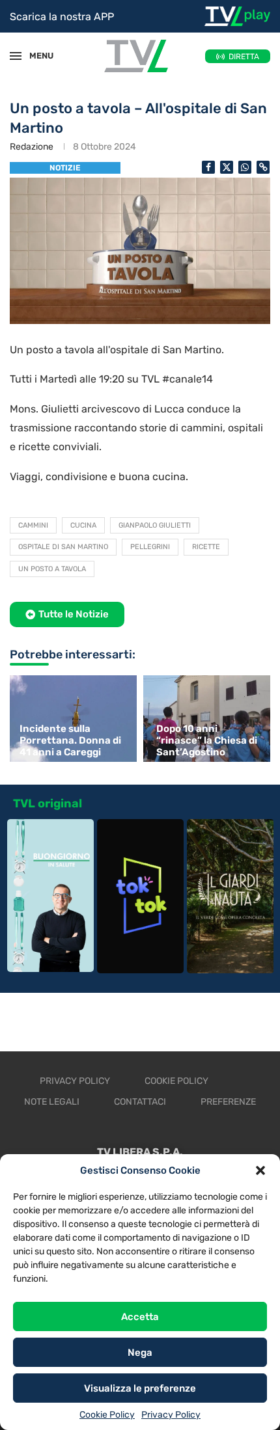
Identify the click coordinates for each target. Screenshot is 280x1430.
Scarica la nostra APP (62, 16)
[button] (260, 1170)
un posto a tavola (52, 569)
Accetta (140, 1317)
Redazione (31, 146)
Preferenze (228, 1101)
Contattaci (140, 1101)
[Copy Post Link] (263, 167)
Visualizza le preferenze (140, 1388)
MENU (35, 56)
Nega (140, 1352)
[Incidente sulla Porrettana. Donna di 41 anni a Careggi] (72, 718)
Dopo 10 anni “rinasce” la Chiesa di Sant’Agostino (206, 740)
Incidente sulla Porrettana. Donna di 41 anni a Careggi (70, 740)
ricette (206, 547)
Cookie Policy (107, 1414)
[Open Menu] (15, 56)
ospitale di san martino (63, 547)
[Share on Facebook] (208, 167)
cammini (33, 525)
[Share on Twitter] (226, 167)
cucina (83, 525)
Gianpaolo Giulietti (155, 525)
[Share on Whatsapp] (244, 167)
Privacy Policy (171, 1414)
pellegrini (150, 547)
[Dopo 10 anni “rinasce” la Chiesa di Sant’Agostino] (208, 718)
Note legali (51, 1101)
